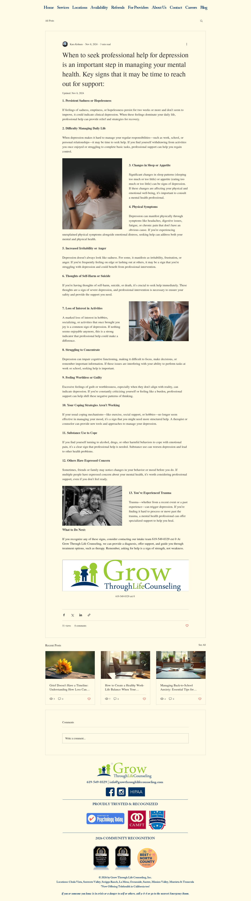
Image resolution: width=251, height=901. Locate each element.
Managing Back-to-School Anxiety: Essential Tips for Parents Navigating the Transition (177, 687)
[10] (121, 791)
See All (202, 644)
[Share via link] (89, 615)
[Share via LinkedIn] (80, 615)
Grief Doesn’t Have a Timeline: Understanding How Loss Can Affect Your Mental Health (69, 687)
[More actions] (187, 44)
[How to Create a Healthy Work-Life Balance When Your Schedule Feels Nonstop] (125, 665)
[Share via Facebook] (64, 615)
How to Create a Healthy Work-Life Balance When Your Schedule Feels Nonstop (124, 687)
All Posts (49, 20)
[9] (110, 791)
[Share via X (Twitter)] (72, 615)
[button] (201, 20)
